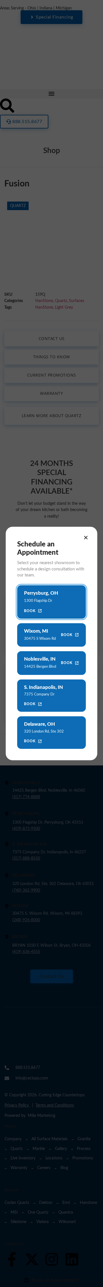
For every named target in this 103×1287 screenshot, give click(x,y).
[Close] (85, 537)
